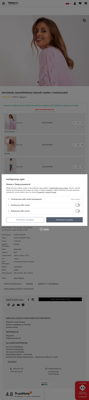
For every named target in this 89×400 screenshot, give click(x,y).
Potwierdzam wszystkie (64, 220)
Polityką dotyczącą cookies (59, 188)
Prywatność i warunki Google (46, 192)
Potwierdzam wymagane (25, 220)
